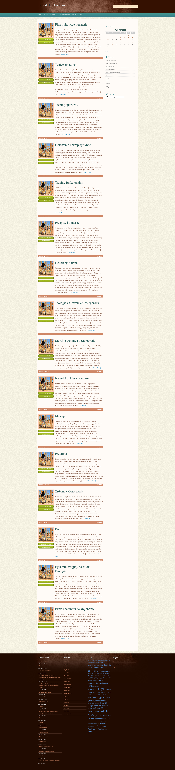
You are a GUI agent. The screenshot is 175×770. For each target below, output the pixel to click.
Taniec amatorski (66, 64)
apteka (97, 660)
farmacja (100, 675)
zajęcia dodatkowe (97, 724)
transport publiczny (100, 718)
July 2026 (66, 664)
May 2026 (66, 670)
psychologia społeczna (98, 703)
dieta (90, 673)
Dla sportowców (43, 727)
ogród (108, 692)
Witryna (108, 87)
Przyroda (61, 453)
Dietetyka (41, 722)
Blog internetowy (64, 15)
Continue (99, 58)
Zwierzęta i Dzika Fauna (45, 692)
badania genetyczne (96, 663)
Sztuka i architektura (44, 697)
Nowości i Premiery (44, 661)
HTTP (107, 81)
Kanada (41, 706)
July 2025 (66, 699)
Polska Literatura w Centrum (46, 756)
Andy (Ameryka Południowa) (46, 746)
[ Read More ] (65, 54)
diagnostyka (105, 671)
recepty (93, 705)
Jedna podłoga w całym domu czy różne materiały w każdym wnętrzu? (48, 712)
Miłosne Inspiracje (43, 732)
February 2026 (67, 678)
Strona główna (43, 15)
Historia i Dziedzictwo (44, 666)
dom (96, 673)
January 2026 (67, 681)
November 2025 (67, 687)
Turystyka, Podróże (52, 5)
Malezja (60, 416)
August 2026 (67, 661)
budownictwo (99, 667)
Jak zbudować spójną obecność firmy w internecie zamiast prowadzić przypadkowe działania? (49, 685)
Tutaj (107, 78)
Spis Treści (53, 15)
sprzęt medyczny (95, 708)
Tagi (81, 15)
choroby (94, 670)
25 (112, 44)
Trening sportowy (66, 104)
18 (112, 42)
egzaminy (92, 675)
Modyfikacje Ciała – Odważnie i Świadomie (49, 760)
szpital (97, 715)
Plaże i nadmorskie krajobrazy (74, 608)
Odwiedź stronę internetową (113, 72)
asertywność (93, 663)
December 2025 (67, 684)
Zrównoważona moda (69, 491)
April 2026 (66, 673)
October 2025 (67, 690)
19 (116, 42)
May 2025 (66, 705)
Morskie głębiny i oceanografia (75, 340)
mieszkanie (95, 686)
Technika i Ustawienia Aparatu (46, 737)
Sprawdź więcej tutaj (111, 60)
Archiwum (75, 15)
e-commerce (103, 673)
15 (128, 40)
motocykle (97, 689)
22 (128, 42)
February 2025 (67, 714)
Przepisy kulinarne (67, 222)
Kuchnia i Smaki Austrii (45, 670)
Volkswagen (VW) (43, 701)
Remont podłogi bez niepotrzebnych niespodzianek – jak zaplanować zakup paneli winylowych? (49, 677)
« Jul (106, 51)
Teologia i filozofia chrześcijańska (77, 303)
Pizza (58, 529)
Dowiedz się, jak (110, 66)
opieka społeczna (94, 695)
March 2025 (67, 711)
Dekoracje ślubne (66, 262)
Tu (106, 75)
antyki (91, 660)
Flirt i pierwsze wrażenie (71, 24)
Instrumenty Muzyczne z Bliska (46, 751)
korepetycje (92, 680)
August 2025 (67, 696)
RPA (40, 718)
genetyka (95, 677)
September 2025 (67, 693)
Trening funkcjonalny (69, 182)
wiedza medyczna (96, 721)
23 (132, 42)
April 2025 (66, 708)
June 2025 (66, 702)
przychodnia (99, 700)
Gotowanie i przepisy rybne (73, 144)
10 (108, 40)
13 (120, 40)
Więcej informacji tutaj (111, 63)
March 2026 (67, 675)
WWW (108, 84)
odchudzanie (101, 692)
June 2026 (66, 667)
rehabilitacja (103, 706)
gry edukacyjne (105, 678)
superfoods (94, 711)
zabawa (96, 723)
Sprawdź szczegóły (110, 69)
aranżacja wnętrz (105, 660)
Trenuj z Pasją (42, 741)
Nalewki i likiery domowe (72, 378)
